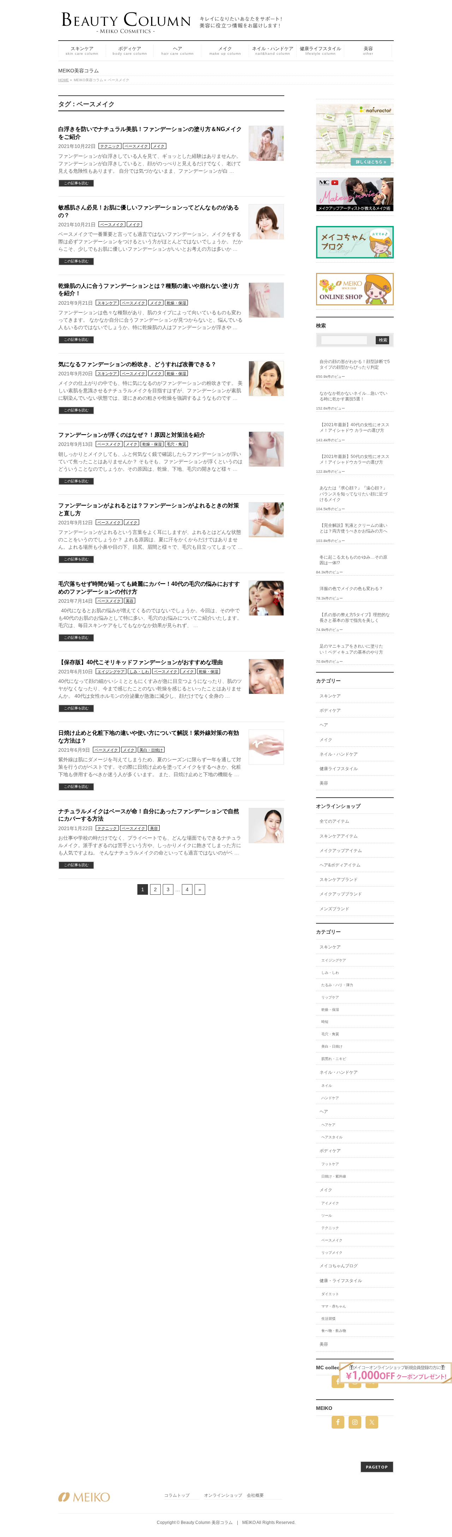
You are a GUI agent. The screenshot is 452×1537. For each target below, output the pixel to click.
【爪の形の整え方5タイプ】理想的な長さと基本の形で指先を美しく (355, 617)
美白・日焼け (151, 750)
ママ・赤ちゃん (333, 1306)
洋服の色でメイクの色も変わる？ (351, 588)
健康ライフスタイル (339, 768)
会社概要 (255, 1495)
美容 (129, 601)
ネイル (326, 1086)
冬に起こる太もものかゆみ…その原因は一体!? (353, 560)
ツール (326, 1215)
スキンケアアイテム (339, 836)
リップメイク (332, 1253)
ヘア (324, 724)
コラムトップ (177, 1495)
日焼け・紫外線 (333, 1176)
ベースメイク (136, 146)
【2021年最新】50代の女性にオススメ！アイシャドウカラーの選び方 (354, 459)
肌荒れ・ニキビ (333, 1059)
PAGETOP (377, 1467)
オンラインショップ (223, 1495)
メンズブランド (334, 908)
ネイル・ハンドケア (339, 754)
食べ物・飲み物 (333, 1331)
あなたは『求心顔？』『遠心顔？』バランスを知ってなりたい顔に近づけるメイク (353, 493)
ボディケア (330, 710)
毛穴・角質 (176, 444)
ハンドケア (330, 1098)
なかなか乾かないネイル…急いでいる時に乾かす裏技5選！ (353, 396)
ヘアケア (328, 1125)
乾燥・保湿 (176, 303)
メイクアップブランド (341, 894)
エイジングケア (111, 671)
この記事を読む (76, 183)
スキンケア (107, 303)
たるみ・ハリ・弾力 (337, 985)
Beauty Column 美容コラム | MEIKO (218, 1522)
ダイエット (330, 1294)
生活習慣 (328, 1319)
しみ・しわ (139, 671)
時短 (324, 1022)
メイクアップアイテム (341, 850)
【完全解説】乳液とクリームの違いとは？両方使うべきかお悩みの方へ (353, 528)
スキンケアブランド (339, 879)
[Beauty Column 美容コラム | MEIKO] (173, 25)
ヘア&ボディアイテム (340, 865)
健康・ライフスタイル (341, 1280)
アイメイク (330, 1203)
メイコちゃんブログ (339, 1265)
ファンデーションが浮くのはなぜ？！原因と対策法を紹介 (131, 435)
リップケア (330, 997)
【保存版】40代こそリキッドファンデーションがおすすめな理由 (140, 662)
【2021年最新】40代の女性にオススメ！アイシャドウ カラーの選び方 (354, 427)
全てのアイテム (334, 821)
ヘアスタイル (332, 1137)
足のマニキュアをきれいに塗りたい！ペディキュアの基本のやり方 (351, 649)
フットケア (330, 1164)
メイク (159, 146)
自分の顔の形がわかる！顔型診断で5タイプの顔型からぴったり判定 (355, 364)
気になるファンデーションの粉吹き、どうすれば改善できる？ (137, 364)
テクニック (110, 146)
